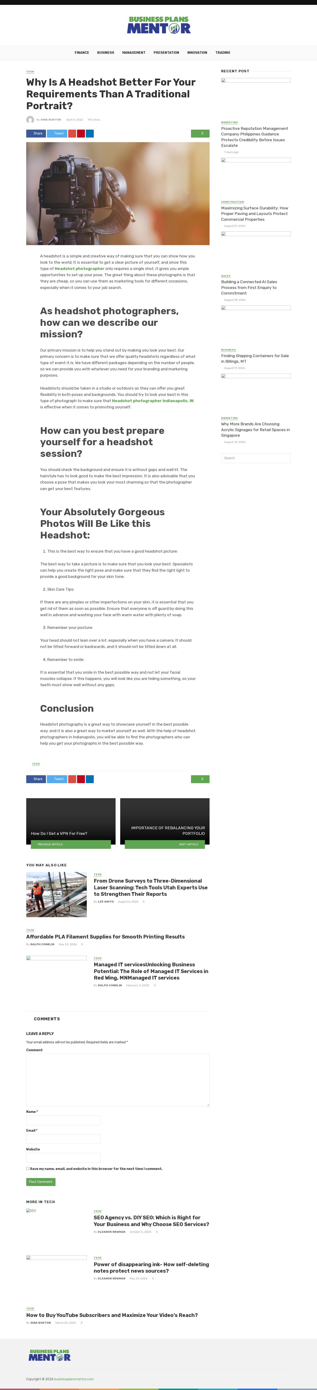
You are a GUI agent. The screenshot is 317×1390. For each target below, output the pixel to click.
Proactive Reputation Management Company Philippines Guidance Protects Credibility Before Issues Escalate (254, 137)
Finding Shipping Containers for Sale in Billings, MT (255, 358)
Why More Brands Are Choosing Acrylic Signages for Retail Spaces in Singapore (255, 430)
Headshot (65, 268)
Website (33, 1149)
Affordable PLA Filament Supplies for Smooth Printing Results (105, 937)
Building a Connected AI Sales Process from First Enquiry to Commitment (249, 287)
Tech (30, 71)
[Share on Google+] (72, 134)
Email (31, 1131)
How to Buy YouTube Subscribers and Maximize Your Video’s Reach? (112, 1315)
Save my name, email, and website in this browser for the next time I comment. (96, 1169)
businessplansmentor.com (74, 1379)
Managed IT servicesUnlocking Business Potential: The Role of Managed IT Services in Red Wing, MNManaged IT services (151, 971)
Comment (34, 1050)
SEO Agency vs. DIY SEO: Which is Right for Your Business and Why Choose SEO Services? (151, 1221)
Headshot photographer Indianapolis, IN (153, 400)
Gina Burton (51, 119)
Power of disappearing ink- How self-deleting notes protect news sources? (151, 1268)
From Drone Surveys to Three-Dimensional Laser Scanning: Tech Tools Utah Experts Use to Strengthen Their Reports (151, 887)
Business (105, 53)
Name (32, 1112)
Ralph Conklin (42, 944)
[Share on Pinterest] (81, 134)
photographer (90, 268)
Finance (82, 53)
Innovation (197, 53)
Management (134, 53)
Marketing (229, 122)
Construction (232, 202)
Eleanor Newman (111, 1231)
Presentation (166, 53)
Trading (222, 53)
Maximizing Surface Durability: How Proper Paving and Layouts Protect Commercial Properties (254, 214)
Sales (226, 276)
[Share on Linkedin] (90, 134)
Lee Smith (106, 901)
